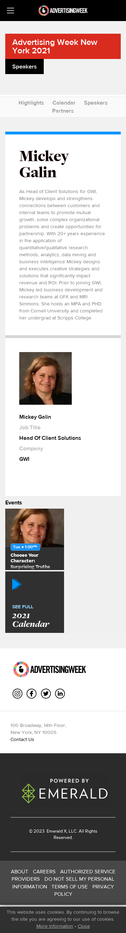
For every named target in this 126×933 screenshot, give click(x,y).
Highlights (31, 103)
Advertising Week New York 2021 (54, 46)
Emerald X (56, 831)
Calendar (64, 103)
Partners (63, 111)
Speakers (96, 103)
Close (84, 926)
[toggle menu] (11, 11)
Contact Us (22, 739)
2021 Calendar (30, 616)
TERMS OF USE (69, 886)
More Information (54, 926)
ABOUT (19, 871)
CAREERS (44, 871)
